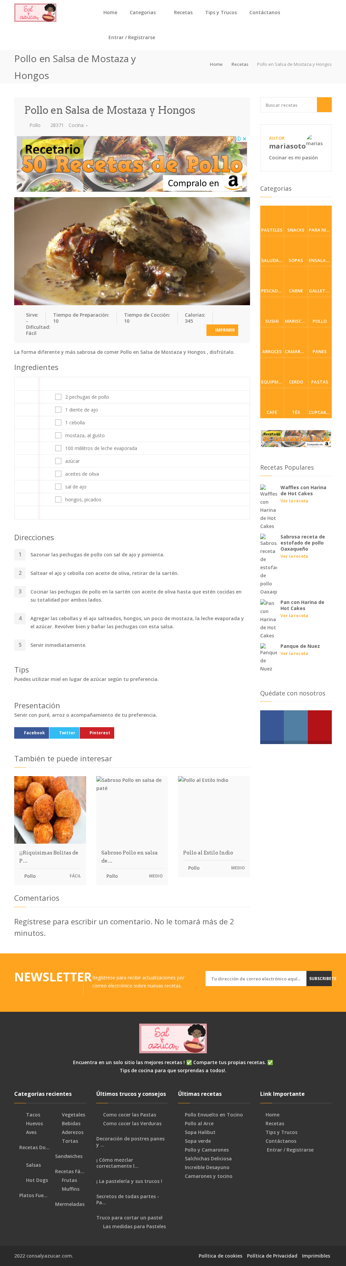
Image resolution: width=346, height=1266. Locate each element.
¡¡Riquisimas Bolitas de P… (48, 857)
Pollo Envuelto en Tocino (214, 1115)
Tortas (69, 1141)
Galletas (320, 291)
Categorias (143, 12)
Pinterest (100, 733)
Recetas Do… (34, 1147)
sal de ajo (75, 487)
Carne (296, 291)
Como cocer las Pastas (129, 1115)
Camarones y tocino (208, 1176)
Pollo (34, 125)
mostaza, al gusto (85, 435)
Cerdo (296, 382)
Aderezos (71, 1132)
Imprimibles (316, 1255)
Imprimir (224, 330)
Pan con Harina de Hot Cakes (302, 605)
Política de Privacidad (272, 1255)
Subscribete (320, 978)
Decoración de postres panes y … (130, 1142)
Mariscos (296, 321)
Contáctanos (264, 12)
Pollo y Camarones (207, 1150)
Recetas (183, 12)
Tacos (32, 1115)
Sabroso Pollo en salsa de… (129, 857)
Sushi (272, 321)
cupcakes (320, 412)
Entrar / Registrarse (131, 37)
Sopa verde (198, 1141)
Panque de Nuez (300, 646)
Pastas (319, 382)
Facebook (34, 733)
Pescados (272, 291)
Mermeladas (69, 1204)
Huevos (34, 1123)
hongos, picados (83, 500)
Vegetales (72, 1115)
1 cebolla (75, 423)
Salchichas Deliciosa (208, 1159)
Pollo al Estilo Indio (208, 853)
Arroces (272, 351)
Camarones (296, 351)
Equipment (272, 382)
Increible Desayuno (207, 1167)
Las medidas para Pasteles (134, 1226)
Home (110, 12)
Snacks (295, 230)
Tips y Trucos (221, 12)
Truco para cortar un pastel (129, 1218)
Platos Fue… (33, 1195)
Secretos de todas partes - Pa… (127, 1199)
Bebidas (70, 1123)
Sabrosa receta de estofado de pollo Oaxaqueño (302, 542)
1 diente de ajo (81, 410)
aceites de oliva (82, 474)
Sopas (296, 260)
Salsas (33, 1165)
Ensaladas (320, 260)
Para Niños (320, 230)
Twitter (67, 733)
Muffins (69, 1189)
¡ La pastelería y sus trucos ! (129, 1181)
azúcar (72, 461)
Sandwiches (68, 1156)
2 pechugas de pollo (87, 397)
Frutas (68, 1180)
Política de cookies (220, 1255)
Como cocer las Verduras (132, 1123)
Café (272, 412)
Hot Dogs (36, 1180)
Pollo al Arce (199, 1123)
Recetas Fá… (69, 1171)
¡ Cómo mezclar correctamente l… (117, 1163)
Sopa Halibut (200, 1132)
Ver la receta (294, 501)
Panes (320, 351)
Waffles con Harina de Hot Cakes (303, 490)
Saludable (272, 260)
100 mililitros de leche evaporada (101, 448)
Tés (296, 412)
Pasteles (271, 230)
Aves (30, 1132)
